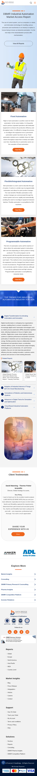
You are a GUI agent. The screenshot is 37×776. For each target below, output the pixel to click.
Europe (10, 657)
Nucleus (10, 741)
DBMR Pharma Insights (15, 750)
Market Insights (6, 574)
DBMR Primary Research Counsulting (14, 584)
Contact (10, 699)
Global (10, 653)
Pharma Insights (7, 589)
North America (12, 660)
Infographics (11, 689)
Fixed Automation (18, 116)
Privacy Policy (12, 725)
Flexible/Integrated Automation (18, 181)
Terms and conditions (14, 721)
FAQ (9, 728)
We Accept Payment (18, 766)
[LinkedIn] (10, 632)
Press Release (12, 686)
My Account (11, 718)
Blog (9, 683)
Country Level (12, 669)
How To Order (12, 712)
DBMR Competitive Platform (11, 595)
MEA (9, 666)
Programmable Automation (18, 241)
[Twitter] (15, 632)
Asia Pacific (11, 663)
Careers (10, 695)
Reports (10, 744)
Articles (10, 692)
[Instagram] (27, 632)
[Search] (31, 3)
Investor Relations (7, 600)
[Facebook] (21, 632)
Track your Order (13, 715)
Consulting (5, 579)
